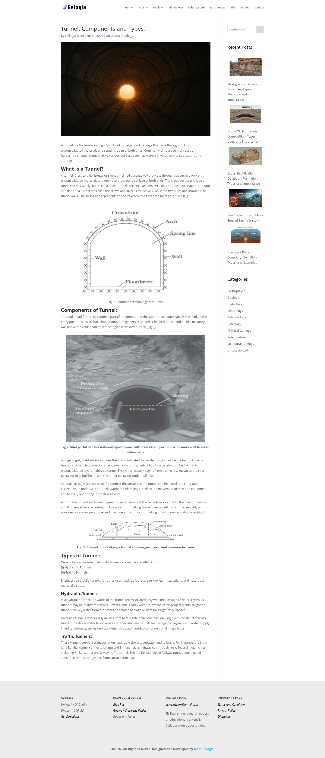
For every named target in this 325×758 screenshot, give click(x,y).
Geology (158, 7)
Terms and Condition (231, 704)
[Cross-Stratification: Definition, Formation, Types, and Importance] (245, 157)
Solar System (196, 7)
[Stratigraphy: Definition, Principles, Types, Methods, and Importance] (245, 68)
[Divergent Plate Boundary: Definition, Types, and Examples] (245, 236)
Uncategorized (237, 350)
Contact (259, 7)
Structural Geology (119, 36)
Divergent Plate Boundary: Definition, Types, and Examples (242, 257)
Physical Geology (239, 331)
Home (129, 7)
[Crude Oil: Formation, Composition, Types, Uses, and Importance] (245, 115)
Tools (140, 7)
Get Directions (70, 716)
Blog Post (119, 704)
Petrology (234, 324)
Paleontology (236, 317)
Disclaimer (225, 716)
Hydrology (234, 304)
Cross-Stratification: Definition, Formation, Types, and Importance (243, 178)
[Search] (260, 29)
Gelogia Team (74, 36)
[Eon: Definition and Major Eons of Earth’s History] (245, 199)
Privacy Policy (226, 710)
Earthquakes (218, 7)
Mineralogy (176, 7)
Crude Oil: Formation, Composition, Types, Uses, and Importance (243, 136)
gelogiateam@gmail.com (182, 704)
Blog (233, 7)
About (245, 7)
